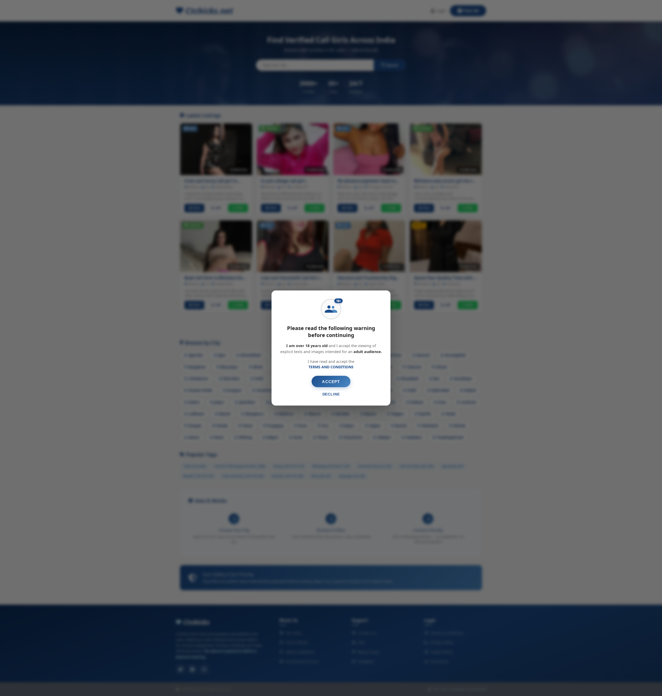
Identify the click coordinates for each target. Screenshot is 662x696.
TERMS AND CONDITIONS (331, 366)
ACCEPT (331, 381)
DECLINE (331, 394)
